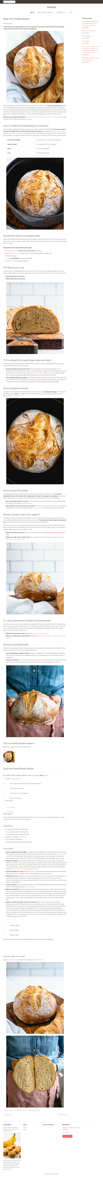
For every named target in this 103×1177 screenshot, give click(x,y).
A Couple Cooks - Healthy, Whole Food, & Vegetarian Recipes (21, 1110)
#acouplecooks (37, 960)
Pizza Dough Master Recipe (47, 636)
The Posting (86, 41)
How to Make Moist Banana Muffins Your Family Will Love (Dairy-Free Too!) (90, 23)
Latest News (7, 1124)
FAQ (71, 12)
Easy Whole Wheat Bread (54, 117)
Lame (7, 258)
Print (4, 750)
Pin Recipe (10, 811)
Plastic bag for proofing (13, 253)
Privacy (25, 1129)
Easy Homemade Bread (38, 117)
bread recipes (28, 503)
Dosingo (56, 1173)
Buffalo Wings (86, 36)
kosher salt (23, 837)
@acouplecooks (11, 960)
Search (25, 1127)
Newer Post (61, 1114)
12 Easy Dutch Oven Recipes (16, 539)
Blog (33, 12)
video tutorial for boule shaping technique (25, 869)
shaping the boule (17, 396)
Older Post (8, 1114)
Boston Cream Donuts (89, 30)
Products (61, 12)
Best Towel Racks (45, 12)
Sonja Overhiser (15, 778)
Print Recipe (10, 807)
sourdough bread (59, 131)
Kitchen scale (10, 261)
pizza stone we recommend (40, 633)
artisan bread (16, 133)
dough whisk (62, 854)
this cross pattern (37, 508)
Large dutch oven (11, 251)
